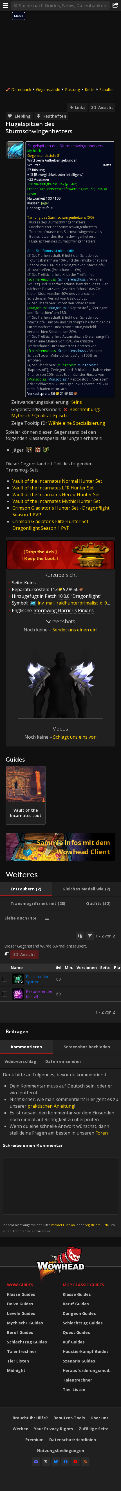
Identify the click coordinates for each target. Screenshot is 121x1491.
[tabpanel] (60, 974)
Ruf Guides (74, 1342)
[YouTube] (75, 1461)
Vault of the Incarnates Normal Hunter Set (57, 481)
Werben (20, 1428)
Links (80, 107)
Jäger (45, 203)
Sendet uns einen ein (74, 630)
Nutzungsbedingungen (60, 1450)
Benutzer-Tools (69, 1417)
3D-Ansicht (102, 107)
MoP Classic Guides (83, 1284)
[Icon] (15, 150)
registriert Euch (96, 1225)
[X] (46, 1461)
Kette (90, 89)
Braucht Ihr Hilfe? (30, 1417)
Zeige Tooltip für (29, 423)
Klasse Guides (21, 1294)
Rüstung (72, 89)
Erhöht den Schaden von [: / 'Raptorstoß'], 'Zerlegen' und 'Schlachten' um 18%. (67, 308)
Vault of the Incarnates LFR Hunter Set (53, 488)
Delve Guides (20, 1303)
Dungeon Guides (79, 1313)
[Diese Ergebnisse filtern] (90, 936)
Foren (101, 1133)
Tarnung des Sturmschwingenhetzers (56, 217)
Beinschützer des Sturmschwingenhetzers (62, 236)
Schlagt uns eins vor (74, 737)
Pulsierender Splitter (37, 979)
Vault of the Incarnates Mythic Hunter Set (56, 501)
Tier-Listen (74, 1389)
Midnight (16, 1370)
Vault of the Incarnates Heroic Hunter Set (56, 494)
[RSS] (85, 1461)
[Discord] (36, 1461)
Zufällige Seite (94, 1428)
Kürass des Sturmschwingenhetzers (57, 222)
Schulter (106, 89)
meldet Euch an (63, 1225)
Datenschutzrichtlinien (72, 1439)
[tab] (26, 889)
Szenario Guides (79, 1361)
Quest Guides (76, 1332)
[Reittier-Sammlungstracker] (60, 847)
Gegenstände (48, 89)
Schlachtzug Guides (27, 1342)
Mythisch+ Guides (25, 1323)
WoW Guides (20, 1284)
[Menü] (5, 5)
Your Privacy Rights (53, 1428)
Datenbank (21, 89)
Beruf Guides (20, 1332)
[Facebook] (65, 1461)
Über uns (100, 1417)
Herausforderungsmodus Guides (89, 1370)
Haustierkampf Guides (86, 1351)
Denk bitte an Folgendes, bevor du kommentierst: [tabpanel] (60, 1152)
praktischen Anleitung (51, 1106)
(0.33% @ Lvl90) (65, 184)
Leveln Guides (21, 1313)
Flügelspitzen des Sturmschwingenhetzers (62, 241)
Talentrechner (21, 1351)
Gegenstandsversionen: (36, 409)
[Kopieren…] (80, 936)
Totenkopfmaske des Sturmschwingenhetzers (65, 231)
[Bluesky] (55, 1461)
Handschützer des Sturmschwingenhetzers (63, 227)
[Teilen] (115, 5)
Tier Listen (18, 1361)
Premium (34, 1439)
